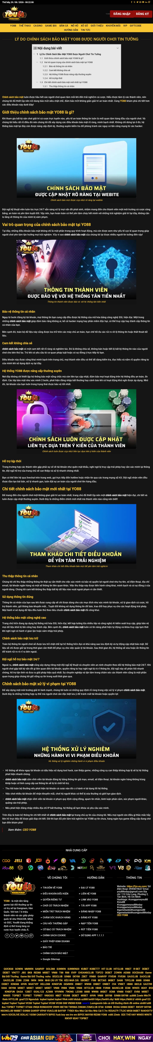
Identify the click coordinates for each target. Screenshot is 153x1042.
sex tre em (71, 1014)
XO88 (112, 991)
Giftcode (135, 25)
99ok (65, 999)
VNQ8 (36, 1007)
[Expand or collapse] (118, 48)
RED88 (37, 972)
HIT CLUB (106, 968)
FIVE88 (112, 976)
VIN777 (16, 972)
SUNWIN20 (73, 968)
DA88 (120, 980)
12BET (28, 991)
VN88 (54, 972)
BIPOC (52, 1014)
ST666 (28, 1007)
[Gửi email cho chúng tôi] (140, 2)
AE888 (126, 972)
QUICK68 (8, 968)
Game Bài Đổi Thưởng (32, 976)
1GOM (32, 1014)
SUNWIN (61, 968)
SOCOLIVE (14, 1014)
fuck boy (60, 1014)
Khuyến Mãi (113, 25)
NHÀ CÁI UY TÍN (53, 980)
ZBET (84, 976)
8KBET (111, 980)
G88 (65, 1003)
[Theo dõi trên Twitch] (149, 2)
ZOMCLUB (91, 1007)
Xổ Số (84, 25)
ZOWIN (118, 972)
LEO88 (78, 991)
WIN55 (135, 988)
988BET (18, 1010)
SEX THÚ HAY (128, 1014)
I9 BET (136, 968)
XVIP (73, 972)
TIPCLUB (129, 980)
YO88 (13, 25)
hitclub (77, 999)
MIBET (46, 972)
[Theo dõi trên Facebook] (132, 2)
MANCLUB (117, 988)
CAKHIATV (42, 1014)
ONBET (79, 984)
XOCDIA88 (137, 972)
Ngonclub (34, 999)
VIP (125, 25)
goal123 (23, 999)
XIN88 (146, 980)
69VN (24, 984)
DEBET (145, 968)
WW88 (87, 984)
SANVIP (35, 1010)
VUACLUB (52, 1010)
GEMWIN (68, 984)
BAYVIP (62, 1010)
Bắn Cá (63, 25)
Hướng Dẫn (71, 30)
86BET (136, 1010)
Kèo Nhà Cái (81, 1010)
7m (106, 1010)
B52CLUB (57, 976)
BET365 (102, 980)
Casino (37, 25)
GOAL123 (39, 991)
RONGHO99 (46, 1007)
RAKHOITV (146, 1010)
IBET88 (64, 1007)
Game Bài (51, 25)
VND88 (71, 1003)
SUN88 (108, 1007)
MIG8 (130, 1010)
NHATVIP (33, 984)
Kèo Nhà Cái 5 (96, 1010)
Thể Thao (25, 25)
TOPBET (16, 995)
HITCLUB (118, 968)
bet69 (91, 999)
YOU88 (66, 995)
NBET (59, 995)
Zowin (140, 995)
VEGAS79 (113, 1010)
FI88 (93, 980)
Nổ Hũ (74, 25)
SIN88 (67, 976)
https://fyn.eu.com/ (137, 886)
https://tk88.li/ (127, 999)
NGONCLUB (7, 1010)
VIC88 (29, 1003)
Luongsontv (96, 1003)
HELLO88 (45, 984)
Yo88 (108, 14)
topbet (43, 999)
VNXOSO (49, 995)
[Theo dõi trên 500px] (146, 2)
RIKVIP (139, 1007)
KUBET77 (95, 968)
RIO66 (116, 1007)
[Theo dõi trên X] (134, 2)
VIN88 (92, 976)
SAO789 (147, 984)
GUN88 (26, 1010)
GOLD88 (50, 968)
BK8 (30, 972)
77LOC (122, 1010)
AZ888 (49, 991)
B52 (151, 988)
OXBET (5, 984)
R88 (67, 972)
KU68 (78, 1003)
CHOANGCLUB (86, 972)
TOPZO (99, 972)
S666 (4, 988)
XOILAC (24, 1014)
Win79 (147, 995)
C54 (114, 984)
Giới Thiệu (97, 25)
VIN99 (56, 1007)
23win (117, 1014)
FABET (128, 991)
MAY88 (89, 1014)
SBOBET (85, 980)
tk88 (117, 999)
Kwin (5, 999)
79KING (69, 991)
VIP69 (43, 1010)
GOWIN (19, 968)
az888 (133, 995)
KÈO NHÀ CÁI (71, 980)
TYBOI (70, 1010)
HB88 (130, 984)
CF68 (101, 1007)
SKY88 (76, 976)
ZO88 (19, 980)
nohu (48, 976)
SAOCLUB (132, 976)
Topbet (13, 1003)
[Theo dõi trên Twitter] (137, 2)
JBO (23, 972)
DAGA (20, 991)
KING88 (15, 984)
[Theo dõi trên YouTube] (143, 2)
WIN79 (148, 1014)
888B (138, 980)
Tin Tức (85, 30)
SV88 (137, 991)
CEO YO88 (29, 829)
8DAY (144, 988)
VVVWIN (59, 991)
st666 (138, 999)
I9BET (128, 968)
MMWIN (29, 968)
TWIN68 (72, 1007)
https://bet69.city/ (104, 999)
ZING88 (82, 1007)
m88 (70, 999)
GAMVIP (39, 968)
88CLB (137, 984)
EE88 (127, 988)
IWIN (33, 980)
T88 (61, 972)
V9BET (121, 984)
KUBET (84, 968)
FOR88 (106, 988)
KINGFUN (57, 984)
